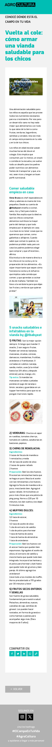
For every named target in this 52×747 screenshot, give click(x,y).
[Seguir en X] (30, 717)
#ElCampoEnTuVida (26, 731)
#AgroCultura (26, 736)
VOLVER (17, 689)
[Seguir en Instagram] (22, 717)
